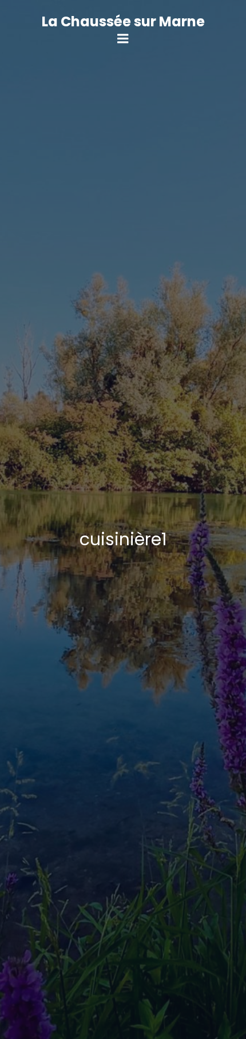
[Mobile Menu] (123, 39)
